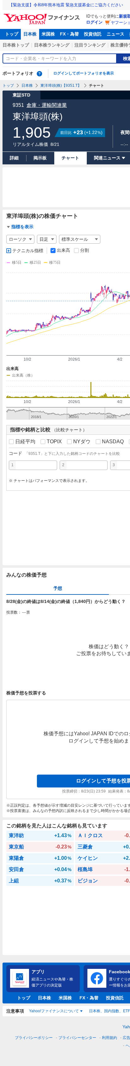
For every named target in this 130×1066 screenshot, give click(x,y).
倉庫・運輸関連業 (47, 105)
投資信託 (93, 33)
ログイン (94, 22)
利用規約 (109, 1038)
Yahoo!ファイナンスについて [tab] (54, 1011)
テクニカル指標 (27, 250)
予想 (57, 588)
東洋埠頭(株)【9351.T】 (60, 85)
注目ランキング (89, 44)
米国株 (48, 33)
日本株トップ (16, 44)
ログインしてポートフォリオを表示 (83, 73)
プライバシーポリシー (34, 1038)
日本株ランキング (51, 44)
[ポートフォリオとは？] (39, 73)
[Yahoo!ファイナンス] (43, 15)
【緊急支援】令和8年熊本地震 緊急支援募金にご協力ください (66, 5)
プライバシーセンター (77, 1038)
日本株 (30, 33)
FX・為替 (69, 33)
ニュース (115, 33)
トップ (11, 33)
